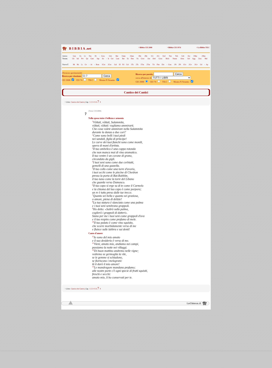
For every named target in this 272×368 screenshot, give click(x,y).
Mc (78, 64)
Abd (154, 59)
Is (108, 59)
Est (189, 56)
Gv (86, 64)
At (91, 64)
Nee (170, 56)
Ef (120, 64)
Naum (175, 59)
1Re (139, 56)
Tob (176, 56)
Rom (97, 64)
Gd (201, 64)
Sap (98, 59)
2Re (146, 56)
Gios (103, 56)
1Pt (175, 64)
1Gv (184, 64)
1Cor (103, 64)
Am (148, 59)
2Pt (180, 64)
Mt (74, 64)
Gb (73, 59)
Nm (90, 56)
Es (80, 56)
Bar (123, 59)
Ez (128, 59)
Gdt (183, 56)
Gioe (142, 59)
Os (138, 59)
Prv (82, 59)
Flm (158, 64)
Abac (182, 59)
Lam (117, 59)
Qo (87, 59)
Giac (170, 64)
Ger (112, 59)
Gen (74, 56)
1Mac (195, 56)
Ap (207, 64)
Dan (132, 59)
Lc (82, 64)
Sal (78, 59)
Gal (115, 64)
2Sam (132, 56)
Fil (123, 64)
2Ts (137, 64)
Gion (160, 59)
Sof (188, 59)
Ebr (163, 64)
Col (127, 64)
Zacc (200, 59)
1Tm (142, 64)
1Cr (152, 56)
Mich (167, 59)
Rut (117, 56)
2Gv (190, 64)
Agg (193, 59)
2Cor (109, 64)
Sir (103, 59)
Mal (206, 59)
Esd (164, 56)
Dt (96, 56)
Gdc (110, 56)
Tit (153, 64)
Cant (92, 59)
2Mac (204, 56)
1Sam (123, 56)
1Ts (132, 64)
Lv (85, 56)
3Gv (196, 64)
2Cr (158, 56)
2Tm (148, 64)
